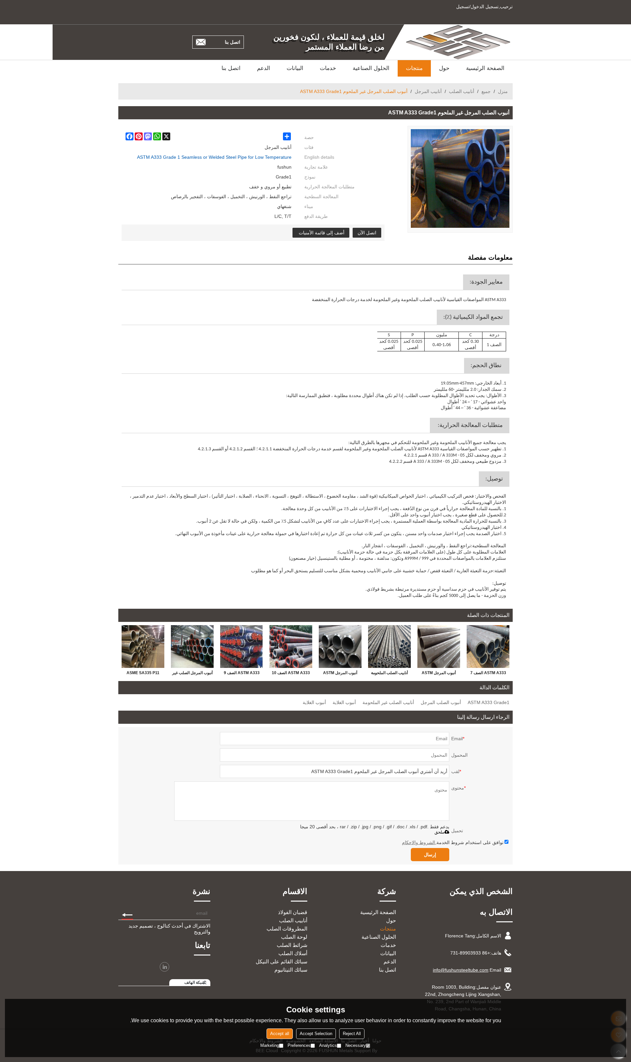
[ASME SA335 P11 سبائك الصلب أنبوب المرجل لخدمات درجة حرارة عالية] (143, 646)
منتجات (414, 68)
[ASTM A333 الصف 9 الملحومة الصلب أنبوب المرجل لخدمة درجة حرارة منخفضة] (241, 646)
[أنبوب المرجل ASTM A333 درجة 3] (340, 646)
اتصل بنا (232, 42)
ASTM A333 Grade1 (488, 702)
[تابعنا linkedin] (164, 967)
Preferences (299, 1045)
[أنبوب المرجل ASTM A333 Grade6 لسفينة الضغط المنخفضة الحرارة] (438, 646)
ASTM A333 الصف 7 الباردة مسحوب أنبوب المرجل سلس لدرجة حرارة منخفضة (488, 674)
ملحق (439, 832)
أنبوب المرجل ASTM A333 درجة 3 (340, 674)
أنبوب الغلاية (344, 702)
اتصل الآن (367, 232)
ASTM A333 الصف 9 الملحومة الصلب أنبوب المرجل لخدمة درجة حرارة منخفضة (242, 674)
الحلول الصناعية (371, 68)
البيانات (295, 68)
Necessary (355, 1045)
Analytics (328, 1045)
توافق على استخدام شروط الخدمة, (452, 842)
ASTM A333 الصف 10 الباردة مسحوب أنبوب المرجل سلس (291, 674)
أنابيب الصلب (461, 91)
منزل (503, 91)
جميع (486, 91)
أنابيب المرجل (428, 91)
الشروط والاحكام (418, 842)
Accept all (279, 1033)
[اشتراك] (127, 913)
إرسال (430, 854)
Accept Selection (316, 1033)
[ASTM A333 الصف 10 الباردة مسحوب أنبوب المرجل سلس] (290, 646)
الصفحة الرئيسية (485, 68)
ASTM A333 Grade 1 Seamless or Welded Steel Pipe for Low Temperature (214, 157)
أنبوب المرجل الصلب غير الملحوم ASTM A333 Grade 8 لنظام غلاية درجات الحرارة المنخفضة (192, 674)
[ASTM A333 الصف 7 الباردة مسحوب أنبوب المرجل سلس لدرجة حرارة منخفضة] (488, 646)
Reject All (352, 1033)
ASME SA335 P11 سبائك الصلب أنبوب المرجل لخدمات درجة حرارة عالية (143, 674)
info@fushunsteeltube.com (460, 970)
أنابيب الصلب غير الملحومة (388, 702)
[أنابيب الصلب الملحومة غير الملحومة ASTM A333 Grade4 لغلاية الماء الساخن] (389, 646)
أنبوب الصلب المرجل (441, 702)
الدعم (263, 68)
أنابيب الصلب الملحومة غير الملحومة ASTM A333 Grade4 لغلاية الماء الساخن (389, 674)
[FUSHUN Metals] (458, 42)
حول (444, 68)
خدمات (328, 68)
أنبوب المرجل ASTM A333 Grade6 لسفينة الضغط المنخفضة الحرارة (438, 674)
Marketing (269, 1045)
